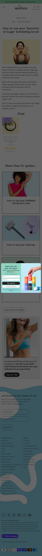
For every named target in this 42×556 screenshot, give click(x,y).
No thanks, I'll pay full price (11, 286)
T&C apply (11, 290)
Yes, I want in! (11, 283)
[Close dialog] (40, 264)
